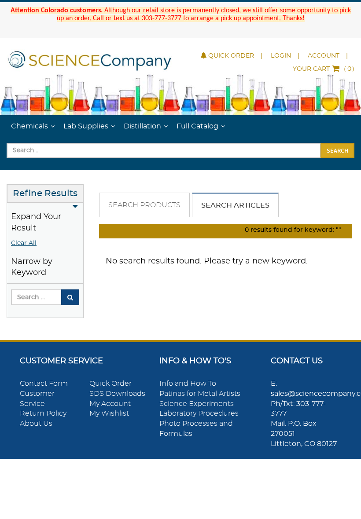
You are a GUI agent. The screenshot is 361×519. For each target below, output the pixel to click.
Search (337, 150)
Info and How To (187, 383)
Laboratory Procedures (199, 413)
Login (281, 56)
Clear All (24, 243)
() (323, 69)
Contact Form (44, 383)
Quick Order (231, 56)
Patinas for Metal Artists (199, 393)
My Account (110, 403)
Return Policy (43, 413)
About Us (36, 423)
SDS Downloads (117, 393)
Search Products (144, 204)
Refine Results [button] (45, 193)
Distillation (142, 126)
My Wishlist (109, 413)
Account (323, 56)
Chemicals (29, 126)
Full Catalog (197, 126)
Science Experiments (196, 403)
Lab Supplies (85, 126)
